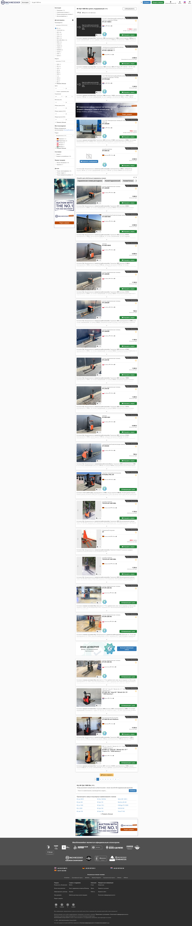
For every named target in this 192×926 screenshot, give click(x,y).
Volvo (59, 36)
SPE (59, 66)
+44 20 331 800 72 (62, 868)
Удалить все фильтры (89, 12)
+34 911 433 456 (61, 870)
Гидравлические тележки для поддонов (90, 181)
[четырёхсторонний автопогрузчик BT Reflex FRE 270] (89, 481)
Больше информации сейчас (126, 648)
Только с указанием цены (62, 91)
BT (59, 28)
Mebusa (126, 877)
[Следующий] (100, 27)
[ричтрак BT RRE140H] (89, 424)
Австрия (61, 144)
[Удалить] (141, 2)
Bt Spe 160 (100, 808)
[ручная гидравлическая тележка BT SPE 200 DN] (89, 595)
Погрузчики (61, 10)
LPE (58, 70)
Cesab (59, 51)
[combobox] (64, 135)
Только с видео (61, 173)
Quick (59, 55)
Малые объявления (63, 162)
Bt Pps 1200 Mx (101, 799)
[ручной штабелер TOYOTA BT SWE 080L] (89, 510)
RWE (58, 74)
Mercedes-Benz (62, 40)
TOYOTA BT (60, 30)
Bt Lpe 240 (80, 802)
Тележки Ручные (128, 181)
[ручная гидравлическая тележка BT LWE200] (89, 195)
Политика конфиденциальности (87, 923)
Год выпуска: (58, 94)
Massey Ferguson (96, 877)
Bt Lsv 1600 (80, 805)
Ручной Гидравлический (112, 181)
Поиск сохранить (107, 775)
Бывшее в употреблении (63, 156)
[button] (189, 2)
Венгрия (61, 146)
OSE (58, 78)
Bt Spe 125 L (100, 805)
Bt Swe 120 (100, 811)
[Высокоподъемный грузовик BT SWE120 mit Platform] (89, 726)
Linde (59, 44)
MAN (59, 42)
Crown (59, 48)
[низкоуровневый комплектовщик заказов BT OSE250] (89, 453)
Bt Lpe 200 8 (80, 799)
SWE (59, 64)
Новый (58, 154)
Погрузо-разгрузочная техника (65, 14)
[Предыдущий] (77, 27)
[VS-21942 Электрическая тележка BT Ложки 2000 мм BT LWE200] (89, 129)
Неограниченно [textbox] (61, 135)
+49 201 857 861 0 (90, 868)
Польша (62, 142)
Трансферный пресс (77, 877)
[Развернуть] (106, 43)
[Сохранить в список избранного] (136, 21)
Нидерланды (63, 140)
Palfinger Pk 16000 (123, 805)
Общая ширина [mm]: (60, 111)
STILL (59, 34)
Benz (59, 38)
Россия (68, 130)
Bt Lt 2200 (79, 808)
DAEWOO (60, 49)
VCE (58, 80)
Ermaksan (66, 877)
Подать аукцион (127, 114)
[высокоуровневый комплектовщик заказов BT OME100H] (89, 223)
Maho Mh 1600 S (122, 799)
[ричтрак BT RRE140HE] (89, 252)
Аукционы (60, 164)
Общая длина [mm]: (60, 105)
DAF (59, 32)
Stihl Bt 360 (121, 808)
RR (58, 82)
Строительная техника (63, 12)
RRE (58, 72)
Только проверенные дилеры (65, 175)
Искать (147, 2)
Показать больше (107, 814)
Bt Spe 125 (100, 802)
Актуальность (130, 9)
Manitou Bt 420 (122, 802)
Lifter (59, 53)
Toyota (59, 46)
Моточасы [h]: (58, 99)
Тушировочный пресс (109, 877)
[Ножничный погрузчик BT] (89, 539)
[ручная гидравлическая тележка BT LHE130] (89, 367)
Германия (62, 138)
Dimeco (119, 877)
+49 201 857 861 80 (118, 868)
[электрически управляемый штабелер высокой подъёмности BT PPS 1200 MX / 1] (89, 55)
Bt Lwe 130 (80, 811)
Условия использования (100, 923)
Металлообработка (62, 16)
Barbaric (87, 877)
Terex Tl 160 (121, 811)
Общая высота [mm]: (60, 117)
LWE (59, 68)
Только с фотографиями (64, 171)
